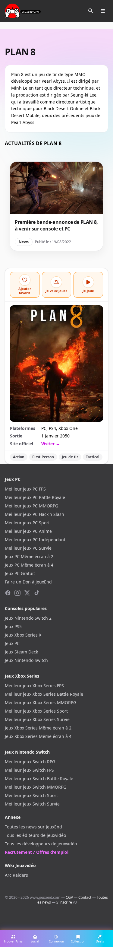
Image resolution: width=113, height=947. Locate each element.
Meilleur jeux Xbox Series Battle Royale (44, 694)
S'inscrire (64, 902)
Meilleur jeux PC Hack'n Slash (34, 514)
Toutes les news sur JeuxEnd (33, 827)
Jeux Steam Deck (21, 652)
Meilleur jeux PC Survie (28, 548)
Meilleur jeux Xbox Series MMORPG (40, 702)
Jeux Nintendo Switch (26, 660)
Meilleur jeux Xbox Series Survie (37, 719)
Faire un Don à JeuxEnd (28, 582)
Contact (84, 897)
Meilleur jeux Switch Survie (32, 804)
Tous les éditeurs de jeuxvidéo (35, 835)
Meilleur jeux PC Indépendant (35, 539)
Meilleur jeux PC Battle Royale (35, 497)
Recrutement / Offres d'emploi (36, 852)
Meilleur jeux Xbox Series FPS (34, 685)
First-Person (43, 456)
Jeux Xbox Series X (23, 635)
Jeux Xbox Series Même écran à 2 (38, 728)
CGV (69, 897)
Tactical (92, 456)
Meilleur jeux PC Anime (28, 531)
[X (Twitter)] (27, 593)
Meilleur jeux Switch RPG (30, 761)
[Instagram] (17, 593)
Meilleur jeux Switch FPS (29, 770)
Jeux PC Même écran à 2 (29, 556)
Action (18, 456)
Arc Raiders (16, 875)
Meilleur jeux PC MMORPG (31, 506)
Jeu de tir (70, 456)
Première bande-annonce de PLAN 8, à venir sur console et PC (56, 225)
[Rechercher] (90, 10)
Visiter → (50, 443)
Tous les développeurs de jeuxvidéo (41, 844)
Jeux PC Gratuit (20, 573)
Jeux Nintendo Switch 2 (28, 618)
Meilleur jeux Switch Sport (31, 795)
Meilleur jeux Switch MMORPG (35, 787)
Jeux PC (12, 643)
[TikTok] (37, 593)
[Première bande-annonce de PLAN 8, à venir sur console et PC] (56, 188)
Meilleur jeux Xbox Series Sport (36, 711)
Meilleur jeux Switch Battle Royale (39, 778)
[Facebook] (8, 593)
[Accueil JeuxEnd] (23, 11)
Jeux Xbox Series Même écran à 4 (38, 736)
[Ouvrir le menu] (102, 10)
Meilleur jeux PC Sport (27, 523)
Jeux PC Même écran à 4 (29, 565)
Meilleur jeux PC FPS (25, 489)
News (24, 241)
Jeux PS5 (13, 626)
